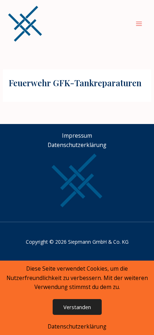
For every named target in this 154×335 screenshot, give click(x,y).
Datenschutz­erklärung (77, 145)
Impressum (77, 135)
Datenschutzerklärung (77, 326)
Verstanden (77, 307)
